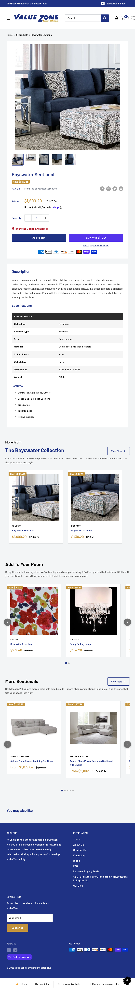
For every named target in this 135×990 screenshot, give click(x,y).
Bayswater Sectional (23, 530)
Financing (79, 855)
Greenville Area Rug (21, 644)
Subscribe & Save (116, 3)
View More (116, 451)
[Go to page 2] (69, 663)
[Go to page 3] (67, 790)
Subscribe (17, 927)
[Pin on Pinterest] (108, 188)
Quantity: (17, 217)
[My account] (116, 18)
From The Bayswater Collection (40, 188)
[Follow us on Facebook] (9, 950)
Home (10, 35)
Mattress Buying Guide (86, 871)
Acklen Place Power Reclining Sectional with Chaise (91, 763)
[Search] (105, 18)
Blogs (76, 860)
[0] (123, 18)
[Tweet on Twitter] (114, 188)
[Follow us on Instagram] (15, 950)
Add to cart (38, 237)
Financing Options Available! (31, 228)
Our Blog (78, 885)
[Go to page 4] (70, 790)
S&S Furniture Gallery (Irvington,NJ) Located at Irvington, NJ (100, 878)
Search (77, 839)
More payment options (96, 245)
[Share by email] (121, 188)
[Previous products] (7, 622)
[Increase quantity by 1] (45, 218)
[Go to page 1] (66, 663)
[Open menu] (8, 18)
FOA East (17, 188)
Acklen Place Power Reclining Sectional (31, 761)
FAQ (75, 866)
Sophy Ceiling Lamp (80, 644)
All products (22, 35)
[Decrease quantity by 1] (28, 218)
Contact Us (79, 849)
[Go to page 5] (73, 790)
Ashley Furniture (19, 756)
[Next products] (127, 622)
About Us (78, 844)
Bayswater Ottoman (81, 530)
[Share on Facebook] (102, 188)
